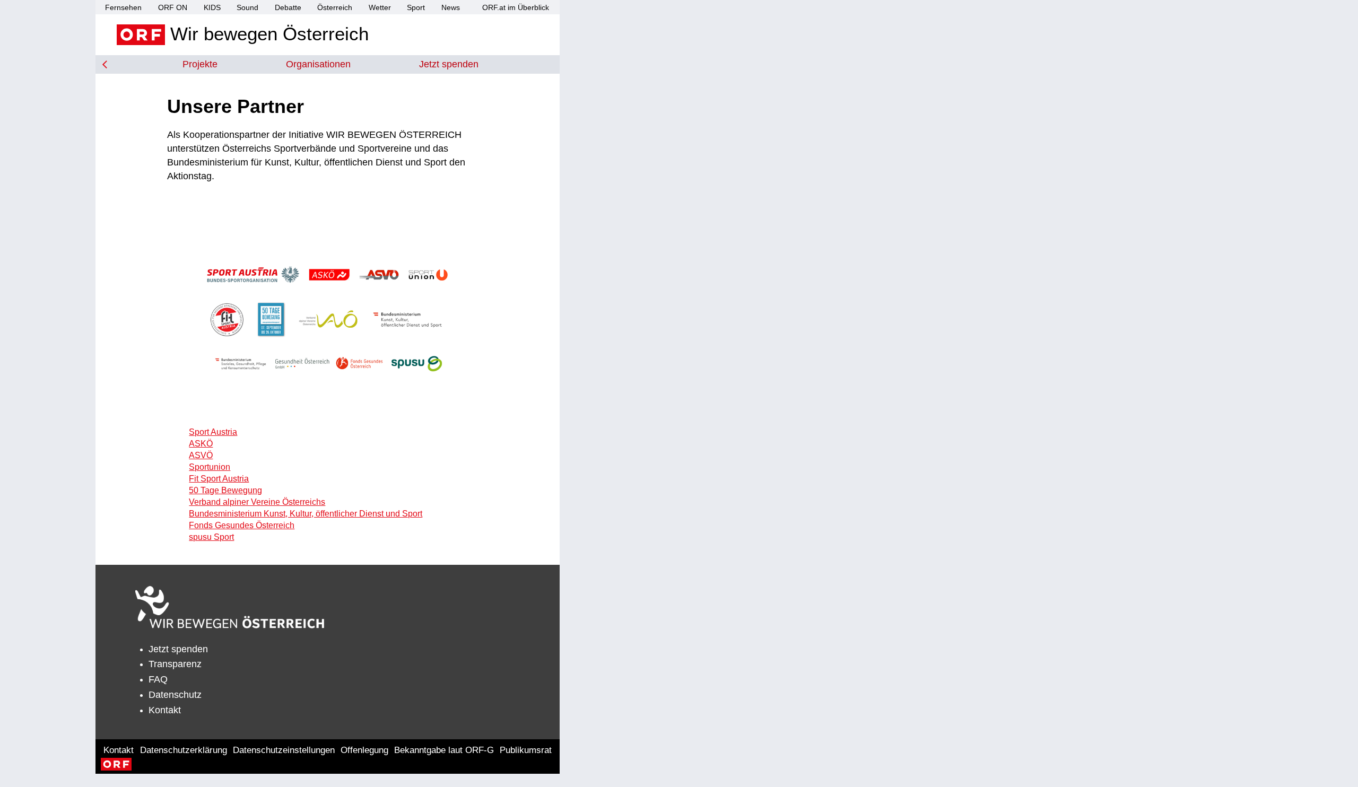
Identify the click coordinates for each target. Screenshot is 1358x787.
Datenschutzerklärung (183, 750)
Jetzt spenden (448, 64)
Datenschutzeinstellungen (284, 750)
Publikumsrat (526, 750)
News (450, 7)
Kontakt (165, 710)
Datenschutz (175, 694)
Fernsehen (123, 7)
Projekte (199, 64)
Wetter (380, 7)
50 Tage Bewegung (225, 490)
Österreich (334, 7)
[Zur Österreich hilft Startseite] (229, 607)
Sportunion (209, 466)
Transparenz (175, 664)
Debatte (288, 7)
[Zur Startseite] (104, 64)
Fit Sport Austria (219, 478)
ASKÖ (201, 443)
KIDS (212, 7)
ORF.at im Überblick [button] (515, 7)
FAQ (158, 679)
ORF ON (172, 7)
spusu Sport (211, 536)
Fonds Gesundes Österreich (241, 525)
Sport (416, 7)
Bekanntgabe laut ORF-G (444, 750)
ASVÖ (201, 455)
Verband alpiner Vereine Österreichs (257, 501)
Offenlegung (364, 750)
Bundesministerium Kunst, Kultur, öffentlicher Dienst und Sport (305, 513)
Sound (247, 7)
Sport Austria (213, 431)
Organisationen (318, 64)
